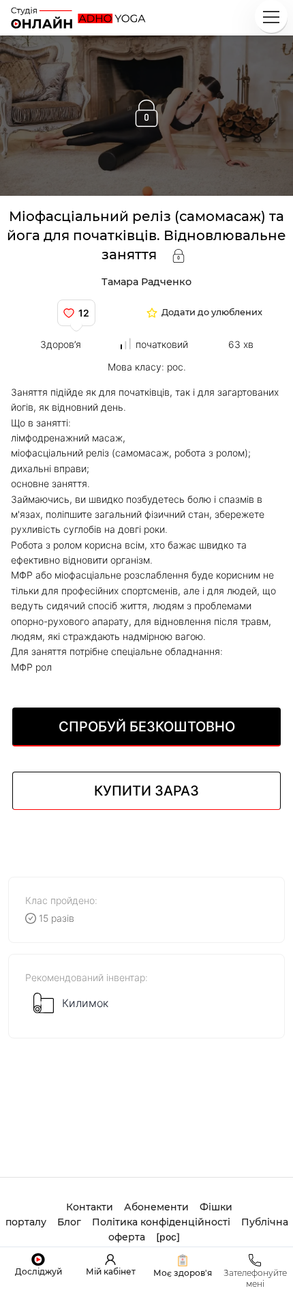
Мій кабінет (111, 1271)
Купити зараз (146, 791)
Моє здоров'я (182, 1273)
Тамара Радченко (146, 282)
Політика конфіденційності (161, 1222)
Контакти (89, 1207)
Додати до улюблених (211, 312)
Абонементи (156, 1207)
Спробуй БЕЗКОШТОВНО (147, 726)
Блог (69, 1222)
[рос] (168, 1236)
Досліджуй (38, 1271)
